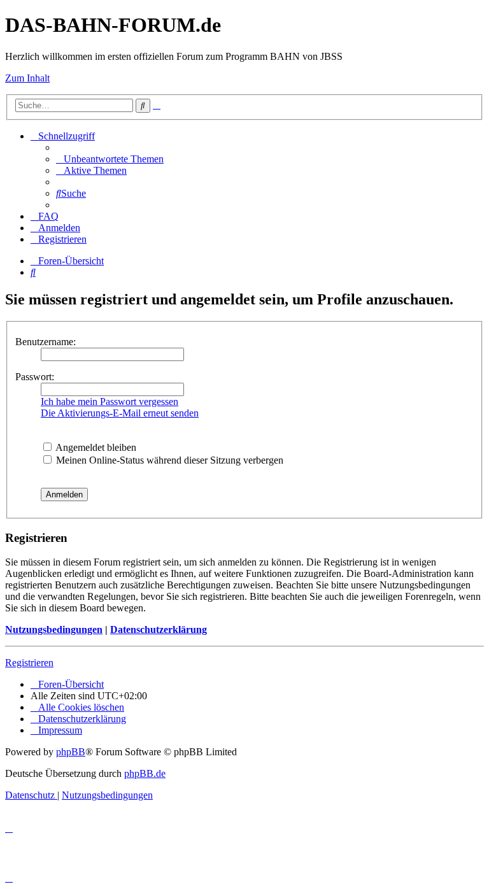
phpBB (70, 751)
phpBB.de (145, 773)
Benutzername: (45, 341)
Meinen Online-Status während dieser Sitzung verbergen (168, 460)
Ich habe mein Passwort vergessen (109, 401)
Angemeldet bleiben (94, 447)
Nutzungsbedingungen (54, 629)
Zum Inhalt (27, 78)
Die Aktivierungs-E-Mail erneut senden (120, 413)
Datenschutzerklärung (158, 629)
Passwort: (34, 376)
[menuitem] (110, 158)
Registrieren (29, 662)
